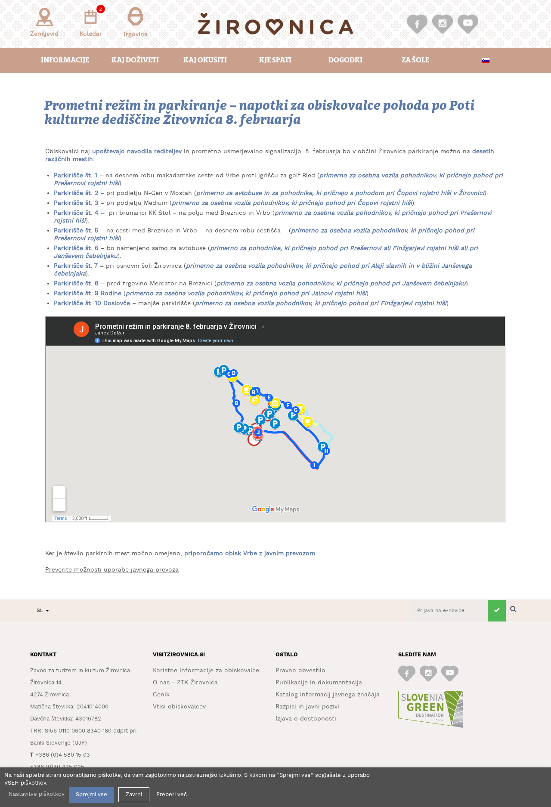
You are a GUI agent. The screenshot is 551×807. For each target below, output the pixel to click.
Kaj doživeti (135, 60)
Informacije (65, 60)
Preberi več (171, 794)
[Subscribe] (497, 610)
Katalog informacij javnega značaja (328, 695)
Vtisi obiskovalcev (179, 707)
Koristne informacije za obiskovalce (206, 670)
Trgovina (135, 34)
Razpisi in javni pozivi (307, 707)
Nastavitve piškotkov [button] (37, 794)
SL (41, 610)
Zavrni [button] (134, 794)
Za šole (415, 60)
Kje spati (275, 60)
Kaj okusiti (205, 60)
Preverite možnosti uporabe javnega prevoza (112, 570)
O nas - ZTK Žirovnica (185, 682)
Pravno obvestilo (300, 670)
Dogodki (345, 60)
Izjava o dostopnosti (306, 719)
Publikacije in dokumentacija (319, 682)
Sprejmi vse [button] (91, 794)
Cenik (161, 695)
